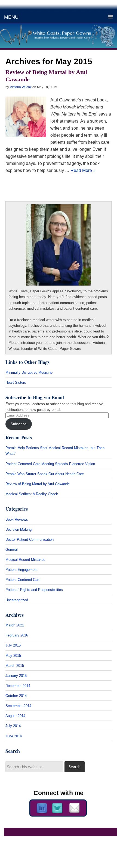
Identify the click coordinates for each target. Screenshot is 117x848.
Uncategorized (16, 600)
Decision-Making (18, 529)
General (11, 550)
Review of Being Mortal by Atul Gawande (37, 484)
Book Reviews (16, 519)
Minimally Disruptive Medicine (29, 372)
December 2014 (17, 686)
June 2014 (13, 736)
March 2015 (14, 666)
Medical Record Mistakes (25, 560)
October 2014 (16, 696)
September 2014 (18, 706)
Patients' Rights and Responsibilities (34, 590)
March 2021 (14, 625)
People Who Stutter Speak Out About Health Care (44, 474)
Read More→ (83, 170)
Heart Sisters (15, 382)
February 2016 (16, 635)
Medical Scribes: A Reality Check (31, 494)
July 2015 (13, 645)
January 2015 (16, 676)
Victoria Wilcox (21, 87)
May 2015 (13, 656)
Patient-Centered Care (22, 580)
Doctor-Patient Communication (29, 539)
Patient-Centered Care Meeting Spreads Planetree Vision (50, 464)
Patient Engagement (21, 570)
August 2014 (15, 716)
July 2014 (13, 726)
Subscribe (18, 424)
